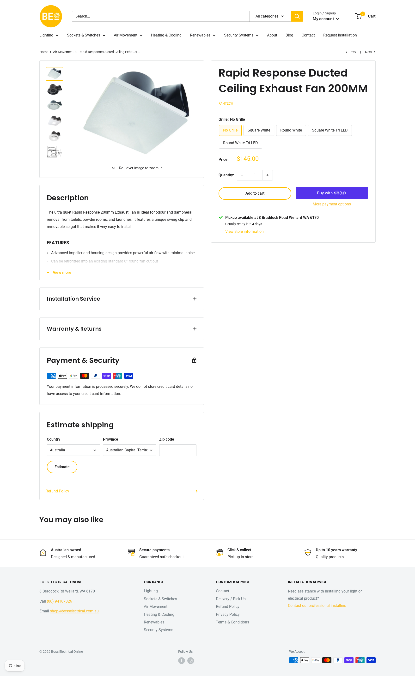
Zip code (166, 439)
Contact (308, 35)
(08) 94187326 (59, 601)
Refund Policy (57, 491)
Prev (352, 52)
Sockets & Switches (83, 35)
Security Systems (238, 35)
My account (324, 18)
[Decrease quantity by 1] (242, 175)
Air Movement (125, 35)
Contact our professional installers (317, 605)
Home (43, 52)
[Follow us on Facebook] (181, 660)
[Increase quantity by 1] (267, 175)
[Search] (297, 16)
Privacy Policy (228, 614)
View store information (244, 231)
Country (53, 439)
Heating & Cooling (166, 35)
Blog (289, 35)
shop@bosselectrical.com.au (74, 611)
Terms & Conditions (232, 622)
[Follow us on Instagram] (190, 660)
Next (368, 52)
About (272, 35)
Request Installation (340, 35)
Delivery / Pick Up (231, 599)
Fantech (226, 103)
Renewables (200, 35)
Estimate (62, 467)
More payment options (332, 204)
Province (110, 439)
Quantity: (226, 175)
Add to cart (254, 193)
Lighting (46, 35)
